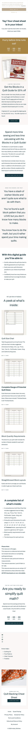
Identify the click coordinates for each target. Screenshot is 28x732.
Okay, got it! (14, 9)
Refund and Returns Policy (14, 721)
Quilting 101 (7, 651)
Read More (23, 5)
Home (9, 711)
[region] (14, 6)
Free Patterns (8, 654)
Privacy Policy (8, 714)
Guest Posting (17, 711)
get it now (5, 355)
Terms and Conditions (14, 718)
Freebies (6, 658)
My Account (14, 724)
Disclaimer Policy (19, 714)
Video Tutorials (8, 656)
